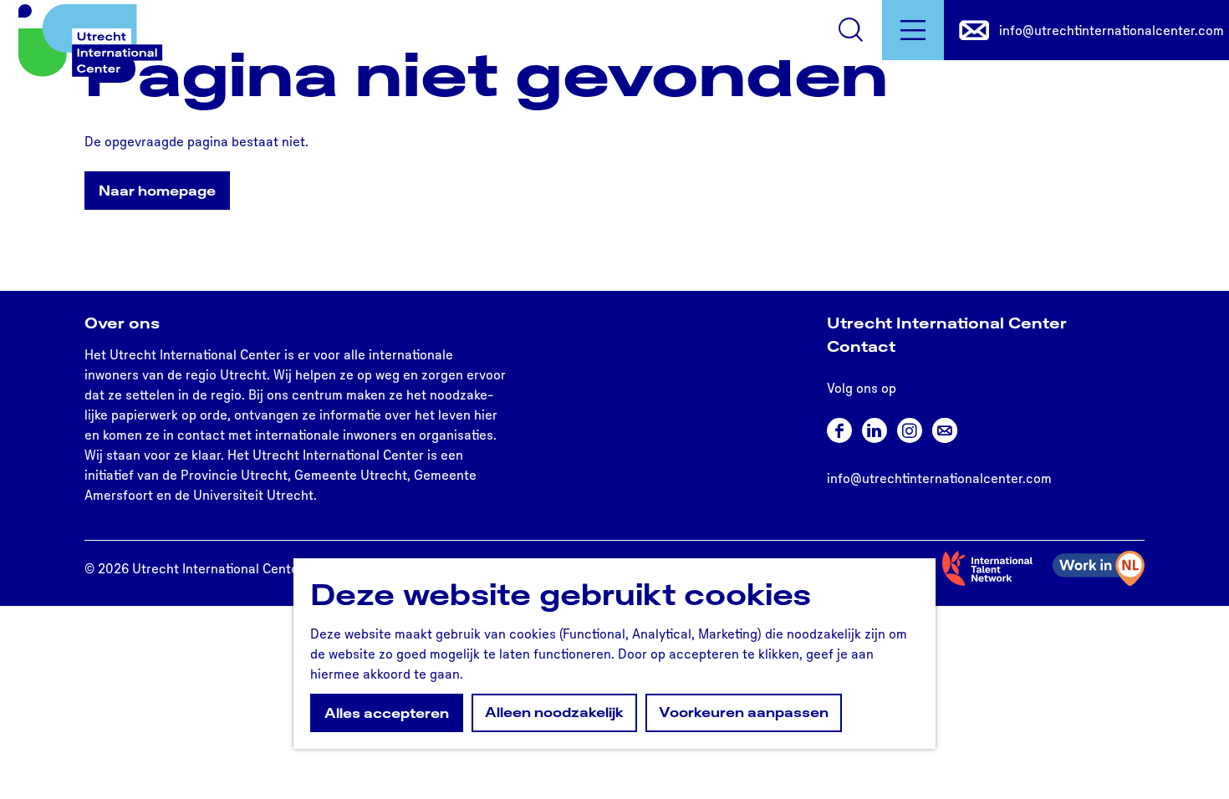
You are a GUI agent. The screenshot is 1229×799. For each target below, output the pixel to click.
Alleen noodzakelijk (554, 712)
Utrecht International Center (947, 322)
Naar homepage (157, 190)
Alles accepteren (386, 713)
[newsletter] (944, 430)
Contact (861, 346)
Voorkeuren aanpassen (744, 712)
